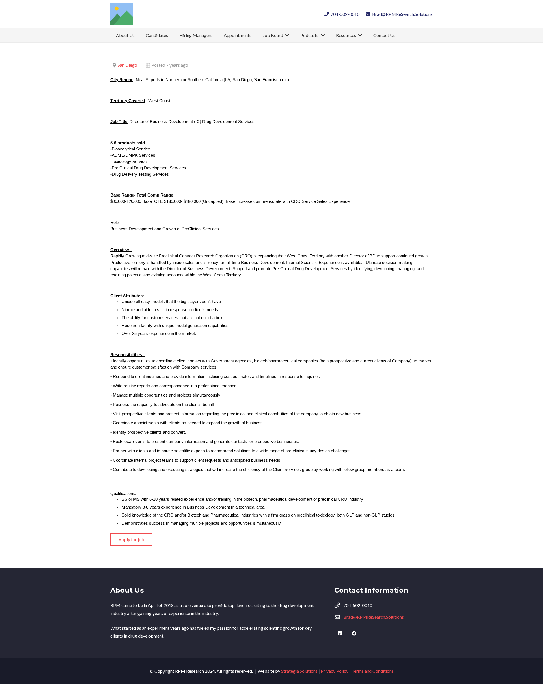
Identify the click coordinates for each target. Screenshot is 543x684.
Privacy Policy (334, 671)
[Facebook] (354, 633)
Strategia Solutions (299, 671)
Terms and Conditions (373, 671)
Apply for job (131, 539)
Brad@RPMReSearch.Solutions (373, 617)
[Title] (121, 14)
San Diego (127, 65)
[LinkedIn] (340, 633)
